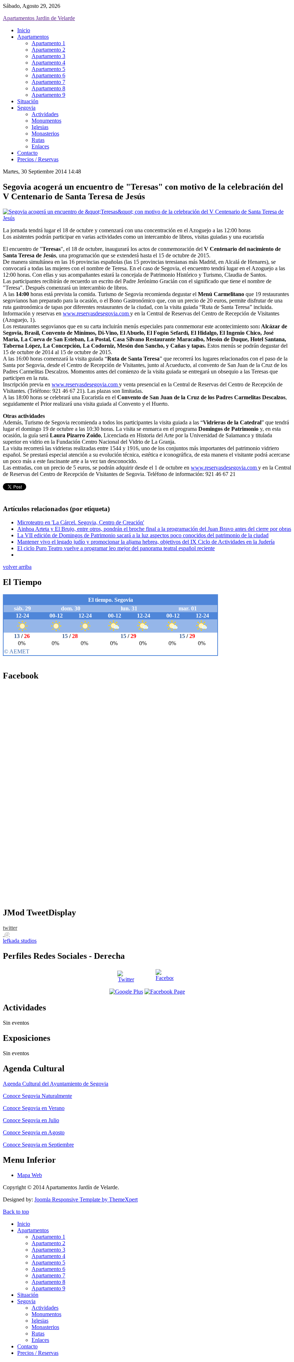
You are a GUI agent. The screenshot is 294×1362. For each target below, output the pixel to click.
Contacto (27, 153)
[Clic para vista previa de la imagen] (147, 218)
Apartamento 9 (48, 95)
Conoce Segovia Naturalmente (37, 1096)
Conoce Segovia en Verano (34, 1108)
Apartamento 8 (48, 88)
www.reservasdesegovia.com (96, 313)
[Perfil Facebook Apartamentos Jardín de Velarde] (164, 978)
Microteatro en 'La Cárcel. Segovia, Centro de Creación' (80, 522)
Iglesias (40, 127)
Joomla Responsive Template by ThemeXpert (86, 1199)
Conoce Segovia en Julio (31, 1120)
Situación (27, 101)
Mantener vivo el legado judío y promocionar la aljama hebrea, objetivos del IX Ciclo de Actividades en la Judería (146, 542)
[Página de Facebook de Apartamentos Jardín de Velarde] (164, 992)
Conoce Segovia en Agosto (34, 1132)
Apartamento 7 (48, 82)
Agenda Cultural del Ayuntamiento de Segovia (55, 1084)
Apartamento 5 (48, 69)
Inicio (23, 30)
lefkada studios (20, 941)
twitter (10, 928)
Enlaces (40, 146)
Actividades (45, 114)
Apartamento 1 (48, 43)
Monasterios (45, 133)
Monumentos (46, 121)
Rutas (38, 140)
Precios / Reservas (37, 159)
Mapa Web (29, 1175)
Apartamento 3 (48, 56)
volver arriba (17, 567)
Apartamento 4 (48, 62)
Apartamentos (33, 37)
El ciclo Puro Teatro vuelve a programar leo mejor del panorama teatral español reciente (116, 548)
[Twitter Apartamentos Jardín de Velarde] (126, 978)
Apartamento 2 (48, 50)
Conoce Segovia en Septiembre (38, 1145)
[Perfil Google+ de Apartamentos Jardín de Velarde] (126, 992)
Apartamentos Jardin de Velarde (39, 18)
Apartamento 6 (48, 75)
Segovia (26, 108)
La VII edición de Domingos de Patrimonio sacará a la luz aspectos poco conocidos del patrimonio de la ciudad (143, 535)
